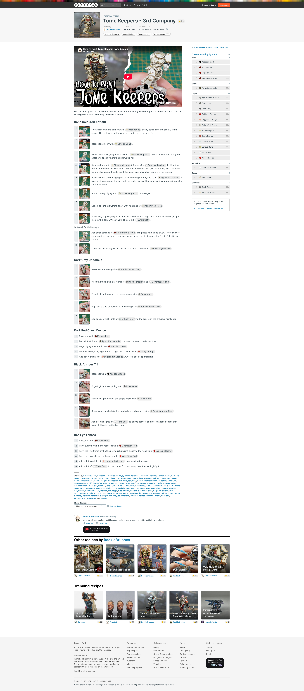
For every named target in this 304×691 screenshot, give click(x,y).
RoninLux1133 (100, 493)
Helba (167, 483)
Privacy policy (89, 681)
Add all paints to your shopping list (208, 208)
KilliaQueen (129, 486)
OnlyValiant (79, 491)
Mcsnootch (90, 488)
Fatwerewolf (130, 483)
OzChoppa (112, 491)
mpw (128, 488)
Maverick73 (79, 488)
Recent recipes (133, 657)
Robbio (90, 493)
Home (76, 681)
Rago (155, 491)
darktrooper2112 (115, 481)
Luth (148, 486)
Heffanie (160, 483)
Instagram (103, 523)
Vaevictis (165, 496)
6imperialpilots (89, 476)
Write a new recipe (135, 647)
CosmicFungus (100, 481)
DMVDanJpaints (81, 483)
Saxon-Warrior (135, 493)
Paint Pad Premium (82, 659)
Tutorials (131, 661)
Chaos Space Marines (163, 654)
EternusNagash (109, 483)
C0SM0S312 (87, 478)
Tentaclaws (96, 496)
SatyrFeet (117, 493)
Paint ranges (185, 664)
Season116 (147, 493)
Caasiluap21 (99, 478)
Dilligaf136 (162, 481)
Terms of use (105, 681)
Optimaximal (90, 491)
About (182, 647)
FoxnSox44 (141, 483)
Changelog (185, 650)
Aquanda (134, 476)
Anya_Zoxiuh (124, 476)
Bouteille (175, 476)
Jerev (108, 486)
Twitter (209, 647)
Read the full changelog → (86, 671)
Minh (98, 488)
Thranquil (125, 496)
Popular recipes (134, 654)
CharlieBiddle (137, 478)
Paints (136, 5)
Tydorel (157, 496)
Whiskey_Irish (80, 498)
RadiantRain (135, 491)
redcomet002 (80, 493)
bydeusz (77, 478)
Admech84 (102, 476)
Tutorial (108, 16)
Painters (146, 5)
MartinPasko (174, 486)
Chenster (148, 478)
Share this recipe (81, 503)
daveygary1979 (129, 481)
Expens (120, 483)
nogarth (164, 488)
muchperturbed (138, 488)
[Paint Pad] (86, 5)
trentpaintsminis (146, 496)
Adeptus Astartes (112, 34)
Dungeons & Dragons (162, 657)
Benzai (161, 476)
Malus (165, 486)
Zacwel (104, 498)
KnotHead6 (140, 486)
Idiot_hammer (99, 486)
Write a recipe (224, 5)
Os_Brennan (102, 491)
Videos (130, 664)
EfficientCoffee (95, 483)
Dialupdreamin (150, 481)
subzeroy (78, 496)
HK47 (90, 486)
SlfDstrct (165, 493)
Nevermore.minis (152, 488)
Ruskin (109, 493)
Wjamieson (91, 498)
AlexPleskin (113, 476)
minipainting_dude (109, 488)
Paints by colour (187, 667)
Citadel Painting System (204, 54)
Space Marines (128, 34)
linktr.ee (89, 523)
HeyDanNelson (80, 486)
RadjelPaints (147, 491)
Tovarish (134, 496)
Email (208, 654)
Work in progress (134, 667)
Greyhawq (151, 483)
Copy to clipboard (116, 506)
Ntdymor (172, 488)
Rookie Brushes (91, 516)
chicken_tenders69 (161, 478)
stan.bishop (175, 493)
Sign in (213, 5)
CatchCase (126, 478)
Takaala (86, 496)
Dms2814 (172, 481)
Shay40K (157, 493)
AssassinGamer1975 (148, 476)
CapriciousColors (112, 478)
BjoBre (167, 476)
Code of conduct (187, 654)
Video (115, 16)
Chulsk (174, 478)
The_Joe (116, 496)
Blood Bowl (158, 650)
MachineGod (156, 486)
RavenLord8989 (166, 491)
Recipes (127, 5)
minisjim (121, 488)
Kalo (122, 486)
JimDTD (115, 486)
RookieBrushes (117, 540)
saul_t (125, 493)
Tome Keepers (144, 34)
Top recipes (132, 650)
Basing (156, 647)
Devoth (140, 481)
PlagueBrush (123, 491)
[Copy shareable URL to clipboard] (167, 29)
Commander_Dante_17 (83, 481)
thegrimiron (107, 496)
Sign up (205, 5)
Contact (183, 657)
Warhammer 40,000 (161, 34)
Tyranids (157, 664)
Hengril (174, 483)
